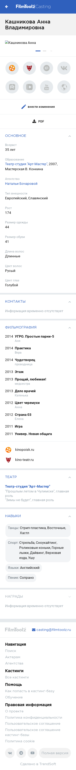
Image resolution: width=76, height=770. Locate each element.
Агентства (14, 663)
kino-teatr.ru (24, 460)
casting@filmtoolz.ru (53, 630)
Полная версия (55, 753)
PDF (41, 121)
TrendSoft (47, 764)
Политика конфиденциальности (33, 717)
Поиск (10, 651)
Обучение (14, 697)
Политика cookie (20, 741)
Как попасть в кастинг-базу (30, 691)
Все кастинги (17, 677)
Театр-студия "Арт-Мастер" (26, 164)
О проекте (14, 711)
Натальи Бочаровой (21, 184)
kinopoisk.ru (24, 450)
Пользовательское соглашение (32, 723)
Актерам (12, 657)
